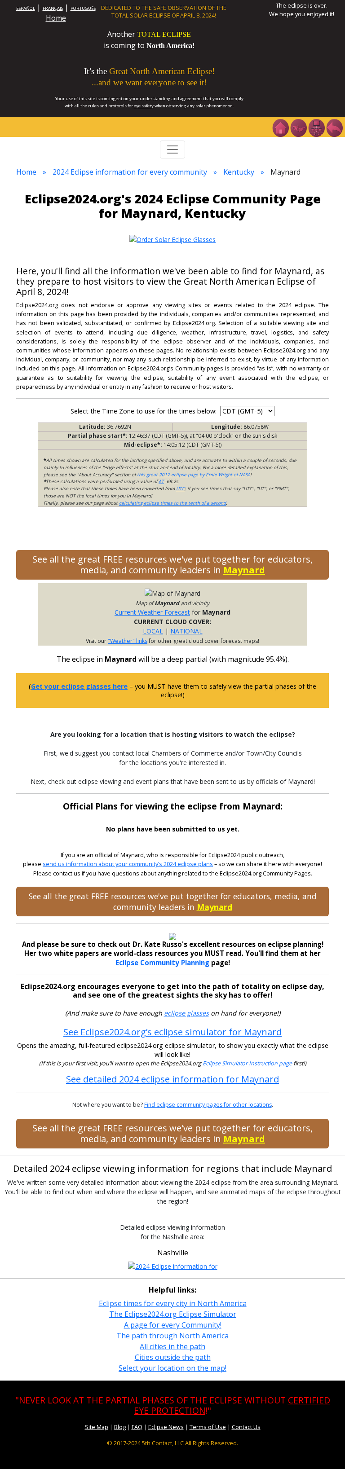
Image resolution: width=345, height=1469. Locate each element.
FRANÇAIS (53, 8)
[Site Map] (316, 127)
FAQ (137, 1427)
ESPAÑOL (25, 8)
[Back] (334, 127)
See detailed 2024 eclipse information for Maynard (172, 1079)
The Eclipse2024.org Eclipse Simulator (172, 1314)
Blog (120, 1427)
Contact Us (246, 1427)
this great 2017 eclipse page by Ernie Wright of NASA (193, 474)
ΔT (161, 481)
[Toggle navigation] (172, 149)
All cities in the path (172, 1346)
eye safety (144, 106)
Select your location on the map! (172, 1368)
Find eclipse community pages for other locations (208, 1104)
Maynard (244, 570)
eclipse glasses (186, 1013)
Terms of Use (208, 1427)
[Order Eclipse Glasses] (298, 127)
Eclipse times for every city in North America (173, 1303)
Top (325, 1448)
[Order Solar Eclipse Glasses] (172, 238)
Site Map (96, 1427)
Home (56, 18)
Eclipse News (166, 1427)
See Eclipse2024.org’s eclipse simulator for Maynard (172, 1032)
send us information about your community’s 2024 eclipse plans (128, 864)
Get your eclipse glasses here (79, 686)
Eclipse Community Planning (162, 962)
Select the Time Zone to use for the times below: (144, 411)
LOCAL (153, 631)
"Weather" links (127, 641)
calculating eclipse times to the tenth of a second (172, 503)
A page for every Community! (172, 1325)
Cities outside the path (173, 1357)
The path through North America (172, 1336)
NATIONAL (186, 631)
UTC (180, 488)
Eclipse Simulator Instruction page (247, 1063)
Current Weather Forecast (152, 612)
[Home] (280, 127)
